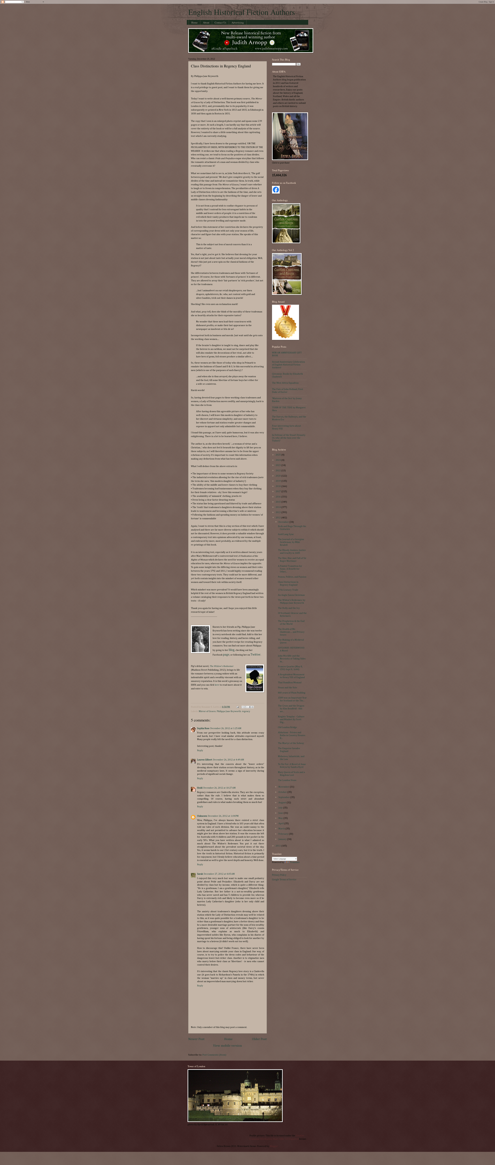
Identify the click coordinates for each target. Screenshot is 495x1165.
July (280, 808)
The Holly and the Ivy (289, 608)
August (282, 802)
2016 (278, 497)
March (281, 829)
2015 (278, 502)
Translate (295, 862)
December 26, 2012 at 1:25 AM (225, 728)
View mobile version (227, 1045)
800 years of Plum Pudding (291, 693)
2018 (278, 486)
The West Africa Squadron (285, 383)
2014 (278, 507)
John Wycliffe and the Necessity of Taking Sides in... (292, 659)
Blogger (274, 1146)
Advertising (238, 22)
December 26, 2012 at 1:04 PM (223, 816)
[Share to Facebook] (250, 707)
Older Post (259, 1039)
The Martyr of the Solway (291, 743)
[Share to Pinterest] (252, 707)
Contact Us (220, 22)
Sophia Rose (203, 728)
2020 (278, 476)
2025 (278, 455)
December (283, 522)
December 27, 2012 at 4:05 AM (219, 874)
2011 (278, 846)
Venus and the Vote (287, 688)
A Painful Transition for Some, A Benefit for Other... (290, 569)
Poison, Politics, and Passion (292, 577)
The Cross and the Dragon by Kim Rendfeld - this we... (291, 709)
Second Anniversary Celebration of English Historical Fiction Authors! (288, 365)
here (217, 685)
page (226, 654)
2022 (278, 470)
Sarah (200, 874)
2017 (278, 491)
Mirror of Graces (207, 711)
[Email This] (242, 707)
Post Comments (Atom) (214, 1055)
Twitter (255, 654)
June (281, 813)
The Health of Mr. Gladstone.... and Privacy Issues (291, 632)
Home (194, 22)
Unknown (202, 816)
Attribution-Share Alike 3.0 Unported (279, 1139)
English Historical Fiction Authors (241, 12)
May (280, 818)
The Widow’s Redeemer (221, 666)
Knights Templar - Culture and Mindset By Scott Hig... (291, 720)
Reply (200, 750)
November (284, 787)
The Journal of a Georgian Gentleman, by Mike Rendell (291, 542)
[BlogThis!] (245, 707)
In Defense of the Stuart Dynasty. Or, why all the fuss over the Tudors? (289, 438)
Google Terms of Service (284, 880)
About (206, 22)
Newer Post (196, 1039)
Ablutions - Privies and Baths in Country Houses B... (291, 735)
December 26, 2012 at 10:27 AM (219, 788)
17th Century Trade (288, 590)
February (283, 834)
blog (231, 650)
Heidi (200, 788)
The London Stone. (287, 780)
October (282, 792)
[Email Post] (237, 707)
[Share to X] (247, 707)
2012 (278, 518)
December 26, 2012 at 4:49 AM (228, 760)
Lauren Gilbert (204, 760)
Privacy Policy (279, 875)
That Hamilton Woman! (290, 682)
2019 (278, 481)
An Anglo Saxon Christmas (291, 595)
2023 (278, 465)
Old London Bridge (287, 727)
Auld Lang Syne (286, 534)
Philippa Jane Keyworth (229, 711)
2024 (278, 460)
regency (246, 711)
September (284, 797)
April (281, 823)
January (282, 839)
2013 (278, 512)
